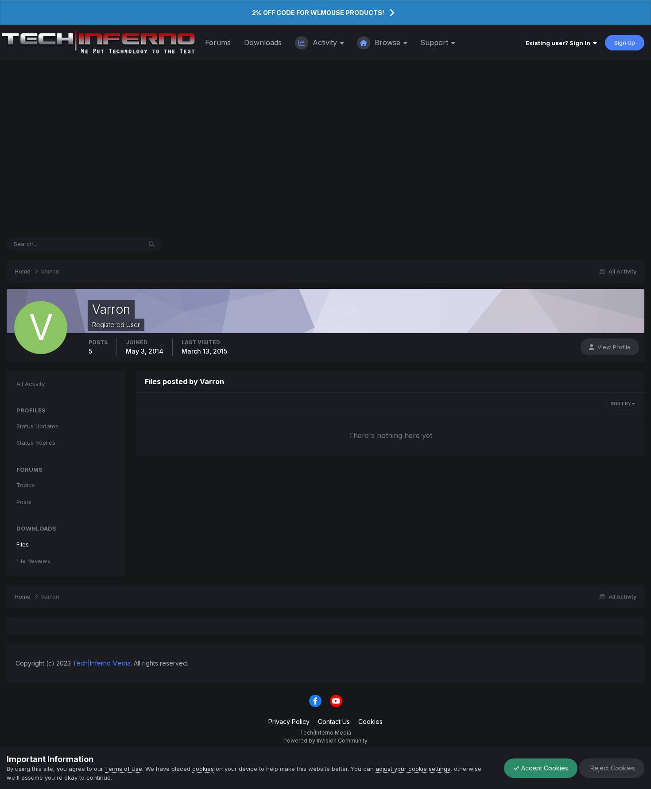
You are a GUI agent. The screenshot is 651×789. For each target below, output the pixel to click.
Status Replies (35, 442)
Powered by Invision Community (325, 740)
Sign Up (624, 42)
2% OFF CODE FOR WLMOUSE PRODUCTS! (318, 12)
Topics (25, 485)
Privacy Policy (289, 721)
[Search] (152, 244)
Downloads (263, 42)
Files (22, 544)
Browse (387, 42)
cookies (203, 768)
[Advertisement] (325, 149)
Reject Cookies (612, 768)
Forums (218, 42)
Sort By (621, 403)
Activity (324, 42)
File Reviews (33, 560)
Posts (23, 501)
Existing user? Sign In (559, 42)
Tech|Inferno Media (102, 663)
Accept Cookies (543, 768)
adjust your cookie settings (413, 768)
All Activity (30, 383)
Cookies (370, 721)
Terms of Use (123, 768)
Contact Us (334, 721)
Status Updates (109, 244)
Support (435, 42)
